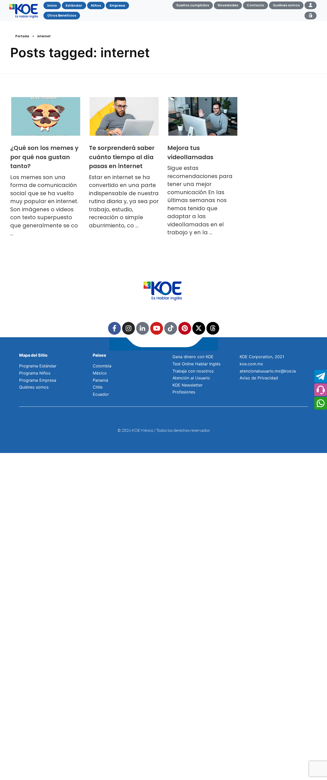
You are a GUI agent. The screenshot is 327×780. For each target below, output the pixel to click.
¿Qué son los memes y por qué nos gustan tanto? (44, 157)
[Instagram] (128, 328)
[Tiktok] (170, 328)
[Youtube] (156, 328)
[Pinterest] (184, 328)
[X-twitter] (198, 328)
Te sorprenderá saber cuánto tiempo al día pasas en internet (122, 157)
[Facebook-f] (114, 328)
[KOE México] (24, 11)
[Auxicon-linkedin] (142, 328)
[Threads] (212, 328)
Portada (22, 36)
